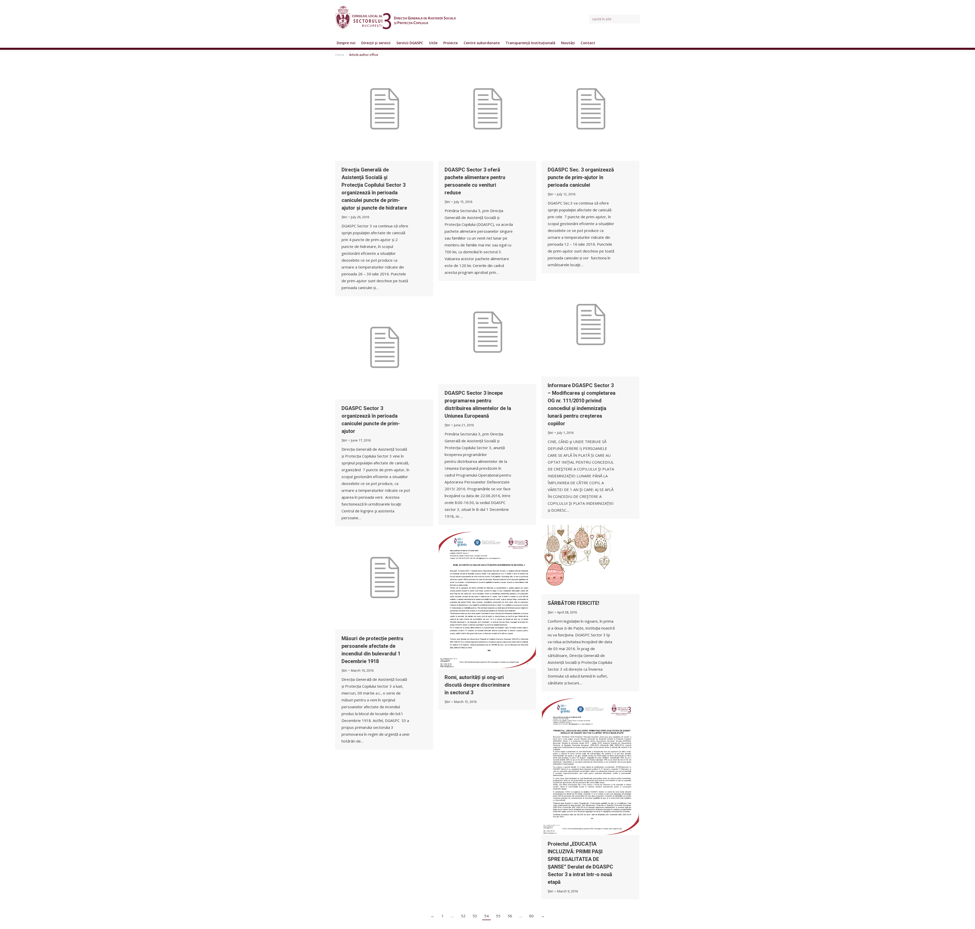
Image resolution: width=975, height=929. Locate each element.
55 (498, 915)
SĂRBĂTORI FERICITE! (573, 603)
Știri (344, 217)
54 (486, 915)
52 (463, 915)
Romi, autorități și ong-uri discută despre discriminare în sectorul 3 (477, 685)
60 (531, 915)
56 (510, 915)
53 (475, 915)
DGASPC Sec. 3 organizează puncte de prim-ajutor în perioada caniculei (581, 177)
